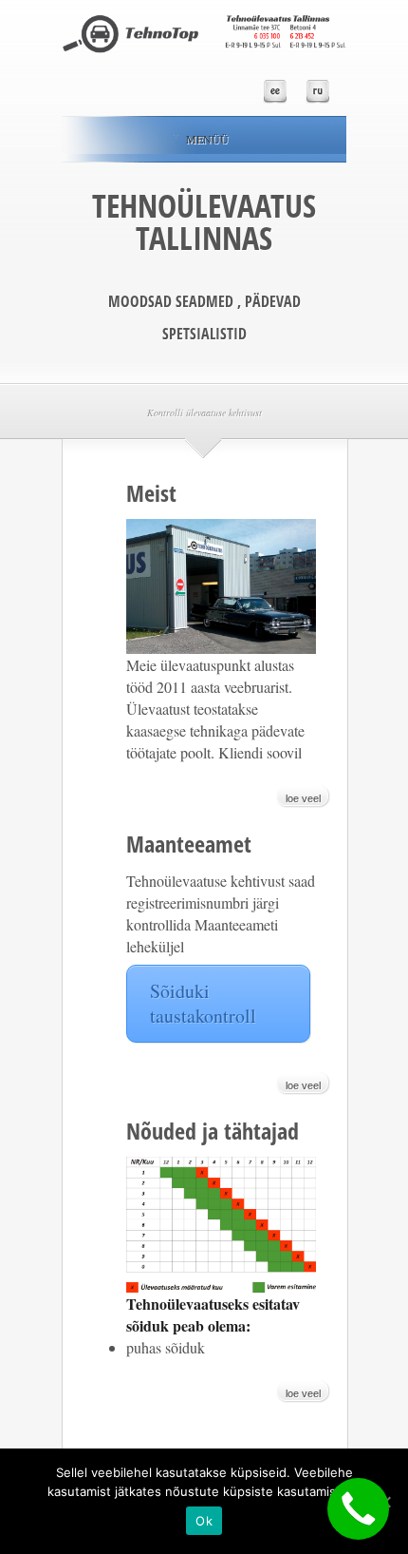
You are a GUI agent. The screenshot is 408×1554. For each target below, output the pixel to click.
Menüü (207, 138)
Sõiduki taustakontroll (203, 1003)
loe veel (303, 798)
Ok (204, 1520)
